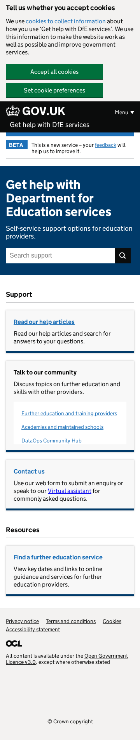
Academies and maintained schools (62, 426)
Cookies (112, 621)
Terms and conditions (71, 621)
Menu (121, 112)
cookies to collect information (66, 21)
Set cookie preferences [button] (54, 90)
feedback (105, 144)
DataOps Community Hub (51, 440)
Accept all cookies (54, 71)
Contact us (29, 471)
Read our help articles (44, 322)
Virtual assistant (69, 490)
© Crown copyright (70, 721)
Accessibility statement (33, 629)
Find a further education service (58, 557)
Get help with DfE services (49, 125)
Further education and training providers (69, 413)
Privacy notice (22, 621)
